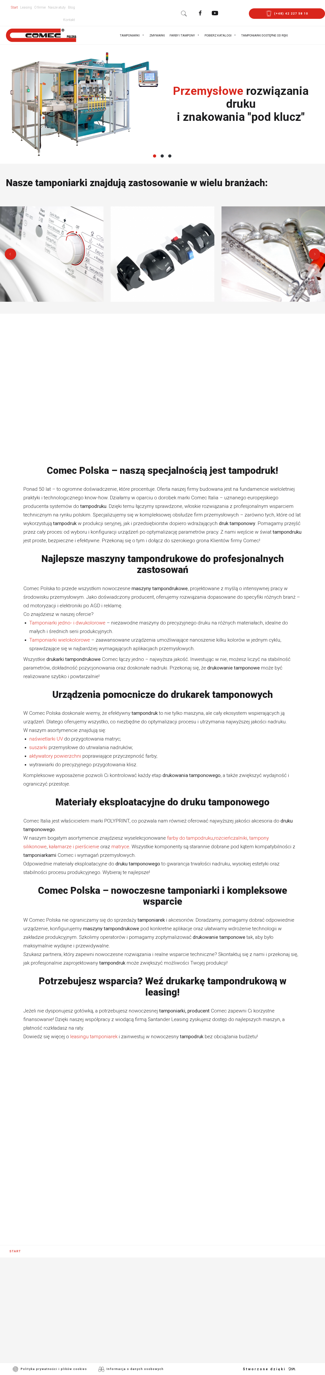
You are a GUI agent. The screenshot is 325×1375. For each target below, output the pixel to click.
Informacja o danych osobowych (135, 1369)
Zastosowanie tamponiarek (147, 1292)
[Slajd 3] (170, 156)
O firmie (40, 7)
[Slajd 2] (162, 156)
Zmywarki (157, 35)
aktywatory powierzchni (55, 756)
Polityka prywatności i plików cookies (54, 1369)
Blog (71, 7)
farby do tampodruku (190, 838)
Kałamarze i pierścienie (143, 1334)
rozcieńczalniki (230, 838)
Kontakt (69, 20)
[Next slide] (314, 254)
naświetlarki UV (46, 739)
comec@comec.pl (48, 1325)
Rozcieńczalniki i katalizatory (151, 1327)
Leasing (26, 7)
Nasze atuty (57, 7)
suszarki (38, 747)
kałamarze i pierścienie (74, 846)
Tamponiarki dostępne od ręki (264, 35)
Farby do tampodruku (141, 1313)
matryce (120, 846)
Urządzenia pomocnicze (144, 1299)
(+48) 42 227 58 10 (41, 1308)
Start (14, 7)
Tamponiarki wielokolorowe (59, 640)
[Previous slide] (10, 254)
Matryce (125, 1341)
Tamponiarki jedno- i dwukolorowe (67, 623)
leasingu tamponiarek (94, 1036)
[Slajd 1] (155, 156)
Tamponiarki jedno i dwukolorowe (155, 1278)
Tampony (126, 1320)
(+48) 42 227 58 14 (41, 1316)
